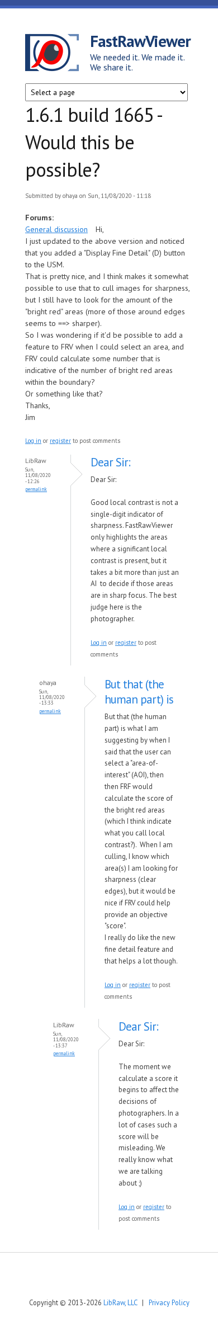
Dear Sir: (110, 462)
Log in (33, 441)
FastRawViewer (140, 40)
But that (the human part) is (139, 692)
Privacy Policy (169, 1302)
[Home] (57, 54)
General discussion (56, 229)
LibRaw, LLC (120, 1302)
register (60, 441)
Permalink (36, 489)
